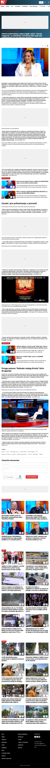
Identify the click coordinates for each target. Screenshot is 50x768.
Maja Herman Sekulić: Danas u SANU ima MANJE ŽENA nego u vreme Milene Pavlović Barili (32, 182)
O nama (19, 739)
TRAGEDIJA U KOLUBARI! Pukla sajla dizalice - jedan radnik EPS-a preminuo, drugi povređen (37, 567)
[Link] (45, 46)
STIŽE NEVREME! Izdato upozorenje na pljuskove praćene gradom (13, 658)
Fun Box (4, 755)
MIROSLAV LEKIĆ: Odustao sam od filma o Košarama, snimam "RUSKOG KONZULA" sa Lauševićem (36, 538)
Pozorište (17, 6)
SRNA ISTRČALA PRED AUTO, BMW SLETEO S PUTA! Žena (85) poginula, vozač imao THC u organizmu (12, 630)
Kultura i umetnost (7, 31)
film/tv (7, 451)
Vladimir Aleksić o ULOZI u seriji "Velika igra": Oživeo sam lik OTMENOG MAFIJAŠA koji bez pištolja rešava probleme (31, 347)
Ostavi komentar (32, 476)
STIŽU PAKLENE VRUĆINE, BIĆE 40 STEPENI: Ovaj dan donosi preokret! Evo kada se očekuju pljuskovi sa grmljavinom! (12, 679)
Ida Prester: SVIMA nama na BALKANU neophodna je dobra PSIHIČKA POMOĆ (12, 517)
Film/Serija (25, 6)
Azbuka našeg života (21, 454)
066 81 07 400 (39, 741)
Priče (3, 750)
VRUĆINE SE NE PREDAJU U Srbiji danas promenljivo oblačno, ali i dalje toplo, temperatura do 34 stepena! (13, 721)
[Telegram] (47, 46)
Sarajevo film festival (6, 454)
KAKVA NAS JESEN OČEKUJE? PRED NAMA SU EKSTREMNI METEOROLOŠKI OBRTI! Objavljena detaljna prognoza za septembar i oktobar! (12, 700)
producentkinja (23, 451)
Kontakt (20, 747)
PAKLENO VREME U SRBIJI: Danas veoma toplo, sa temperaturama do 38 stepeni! (37, 658)
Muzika (2, 6)
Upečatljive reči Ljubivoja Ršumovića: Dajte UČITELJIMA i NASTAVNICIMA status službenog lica (37, 517)
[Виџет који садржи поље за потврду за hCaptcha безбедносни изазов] (13, 477)
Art (12, 6)
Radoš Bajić (35, 454)
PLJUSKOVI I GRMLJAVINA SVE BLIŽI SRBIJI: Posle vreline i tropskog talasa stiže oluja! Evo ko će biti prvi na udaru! (37, 721)
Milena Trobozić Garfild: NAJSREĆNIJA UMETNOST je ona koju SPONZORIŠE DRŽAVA (31, 192)
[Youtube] (39, 737)
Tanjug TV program (23, 742)
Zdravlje (4, 739)
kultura (3, 451)
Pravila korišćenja (22, 734)
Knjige (7, 6)
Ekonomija (4, 742)
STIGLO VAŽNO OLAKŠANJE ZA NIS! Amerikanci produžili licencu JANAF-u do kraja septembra (13, 588)
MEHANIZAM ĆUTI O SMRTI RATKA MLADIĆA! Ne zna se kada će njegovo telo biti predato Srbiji (37, 630)
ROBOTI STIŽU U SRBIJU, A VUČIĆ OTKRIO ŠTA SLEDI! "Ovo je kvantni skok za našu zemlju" (13, 567)
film (37, 451)
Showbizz (4, 747)
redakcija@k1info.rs (40, 743)
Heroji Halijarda (31, 451)
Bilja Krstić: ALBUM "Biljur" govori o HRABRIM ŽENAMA (29, 357)
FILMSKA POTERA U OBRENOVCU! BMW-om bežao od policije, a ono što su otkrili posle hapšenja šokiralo (37, 588)
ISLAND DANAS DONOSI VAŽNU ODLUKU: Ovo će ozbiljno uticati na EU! (36, 609)
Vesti (3, 550)
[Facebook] (11, 187)
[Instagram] (37, 737)
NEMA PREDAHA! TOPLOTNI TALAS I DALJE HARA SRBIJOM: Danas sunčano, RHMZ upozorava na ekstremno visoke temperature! (37, 679)
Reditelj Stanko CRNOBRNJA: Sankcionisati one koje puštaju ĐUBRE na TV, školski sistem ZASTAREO (12, 538)
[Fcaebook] (43, 46)
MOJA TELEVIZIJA (34, 6)
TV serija (29, 454)
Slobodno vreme (6, 753)
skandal (14, 454)
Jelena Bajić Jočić (14, 451)
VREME (3, 641)
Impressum (20, 736)
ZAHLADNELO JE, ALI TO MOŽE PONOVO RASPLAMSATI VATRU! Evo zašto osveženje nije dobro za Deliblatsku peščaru (13, 609)
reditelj (40, 454)
